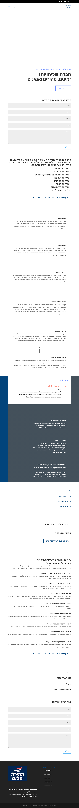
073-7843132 (65, 1)
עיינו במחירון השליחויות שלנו (57, 541)
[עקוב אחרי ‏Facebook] (69, 695)
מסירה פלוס (33, 790)
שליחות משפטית (60, 331)
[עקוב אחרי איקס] (65, 695)
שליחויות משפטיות (61, 171)
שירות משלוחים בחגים (58, 302)
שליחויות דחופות (48, 778)
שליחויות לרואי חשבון (65, 506)
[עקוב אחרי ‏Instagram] (61, 695)
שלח (67, 147)
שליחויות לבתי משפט (65, 496)
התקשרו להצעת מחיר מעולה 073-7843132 (51, 197)
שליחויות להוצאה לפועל (64, 501)
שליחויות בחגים (48, 786)
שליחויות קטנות (62, 184)
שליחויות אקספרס (61, 181)
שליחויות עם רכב (60, 219)
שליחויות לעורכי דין (65, 491)
